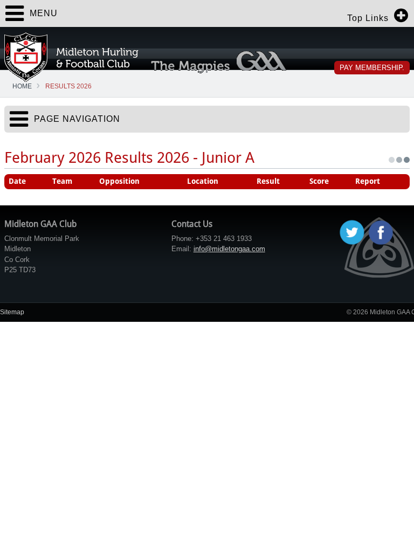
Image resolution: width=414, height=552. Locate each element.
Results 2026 (68, 86)
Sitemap (12, 312)
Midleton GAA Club (71, 57)
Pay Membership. (372, 68)
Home (22, 86)
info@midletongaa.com (229, 249)
